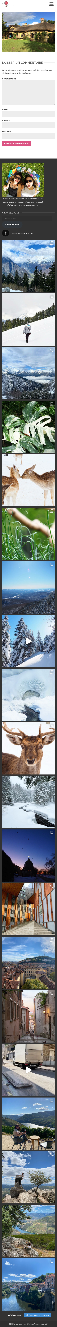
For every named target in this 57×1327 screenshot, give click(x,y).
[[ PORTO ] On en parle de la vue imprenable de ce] (28, 1231)
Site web (6, 131)
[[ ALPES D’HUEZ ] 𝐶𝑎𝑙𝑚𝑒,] (28, 266)
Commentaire (9, 78)
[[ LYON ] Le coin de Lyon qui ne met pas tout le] (28, 909)
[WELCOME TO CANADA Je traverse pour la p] (28, 855)
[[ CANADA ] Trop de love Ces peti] (28, 480)
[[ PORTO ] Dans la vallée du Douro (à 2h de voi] (28, 1124)
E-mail (6, 120)
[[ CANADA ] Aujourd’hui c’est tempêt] (28, 802)
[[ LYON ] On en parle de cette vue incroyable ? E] (28, 963)
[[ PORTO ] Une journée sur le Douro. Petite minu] (28, 1284)
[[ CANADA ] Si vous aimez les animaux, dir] (28, 748)
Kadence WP (44, 1324)
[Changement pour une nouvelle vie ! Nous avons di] (28, 1070)
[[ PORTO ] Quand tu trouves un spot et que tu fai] (28, 1177)
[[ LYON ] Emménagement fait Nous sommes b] (28, 1016)
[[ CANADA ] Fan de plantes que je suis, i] (28, 534)
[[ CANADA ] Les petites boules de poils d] (28, 587)
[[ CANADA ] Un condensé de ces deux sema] (28, 641)
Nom (5, 109)
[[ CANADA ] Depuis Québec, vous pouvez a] (28, 695)
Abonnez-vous (12, 224)
